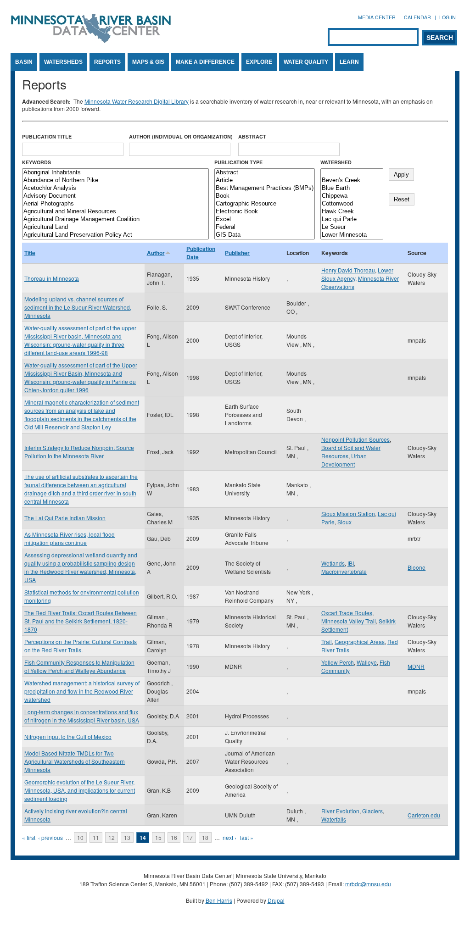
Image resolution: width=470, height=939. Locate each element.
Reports (107, 62)
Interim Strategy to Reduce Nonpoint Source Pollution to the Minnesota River (79, 452)
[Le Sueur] (352, 227)
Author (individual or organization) (181, 136)
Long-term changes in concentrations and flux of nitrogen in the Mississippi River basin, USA (81, 716)
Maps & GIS (148, 62)
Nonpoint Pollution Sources (355, 439)
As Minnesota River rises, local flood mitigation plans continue (69, 538)
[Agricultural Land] (115, 227)
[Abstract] (264, 173)
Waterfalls (333, 819)
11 (96, 837)
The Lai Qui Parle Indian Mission (65, 518)
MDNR (416, 666)
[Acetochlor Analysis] (115, 188)
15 (158, 837)
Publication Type (238, 162)
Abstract (252, 136)
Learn (349, 62)
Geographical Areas (360, 641)
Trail (326, 641)
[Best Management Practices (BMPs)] (264, 188)
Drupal (276, 900)
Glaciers (372, 811)
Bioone (416, 567)
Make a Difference (205, 62)
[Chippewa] (352, 196)
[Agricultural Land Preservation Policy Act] (115, 235)
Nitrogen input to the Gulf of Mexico (68, 736)
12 (111, 837)
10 (80, 837)
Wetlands (333, 563)
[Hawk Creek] (352, 212)
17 (189, 837)
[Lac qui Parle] (352, 219)
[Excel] (264, 219)
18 (205, 837)
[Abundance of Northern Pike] (115, 180)
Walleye (367, 662)
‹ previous (50, 837)
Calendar (417, 17)
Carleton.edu (424, 815)
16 (174, 837)
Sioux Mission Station (348, 513)
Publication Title (47, 136)
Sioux (344, 522)
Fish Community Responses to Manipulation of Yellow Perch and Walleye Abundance (79, 666)
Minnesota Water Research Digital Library (136, 101)
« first (28, 837)
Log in (447, 17)
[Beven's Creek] (352, 180)
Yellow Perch (337, 662)
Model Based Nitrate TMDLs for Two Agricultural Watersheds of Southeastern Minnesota (74, 761)
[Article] (264, 180)
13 (127, 837)
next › (229, 837)
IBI (350, 563)
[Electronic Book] (264, 212)
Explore (259, 62)
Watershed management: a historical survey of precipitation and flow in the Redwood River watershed (82, 691)
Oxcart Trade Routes (346, 613)
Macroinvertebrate (344, 571)
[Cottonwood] (352, 204)
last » (246, 837)
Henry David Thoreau (348, 270)
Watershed (336, 162)
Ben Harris (219, 900)
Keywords (36, 162)
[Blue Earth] (352, 188)
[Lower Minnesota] (352, 235)
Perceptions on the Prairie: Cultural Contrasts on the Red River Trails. (80, 646)
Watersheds (63, 62)
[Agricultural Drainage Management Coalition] (115, 219)
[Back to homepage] (91, 40)
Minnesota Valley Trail (348, 621)
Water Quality (306, 62)
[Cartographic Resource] (264, 204)
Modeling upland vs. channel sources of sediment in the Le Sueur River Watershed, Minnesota (77, 307)
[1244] (352, 173)
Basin (24, 62)
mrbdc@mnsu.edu (368, 884)
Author (156, 253)
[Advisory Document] (115, 196)
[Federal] (264, 227)
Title (29, 253)
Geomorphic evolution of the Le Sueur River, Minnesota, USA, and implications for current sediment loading (79, 790)
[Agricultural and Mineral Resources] (115, 212)
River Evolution (340, 811)
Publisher (237, 253)
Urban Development (344, 460)
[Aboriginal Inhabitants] (115, 173)
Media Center (377, 17)
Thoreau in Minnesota (51, 278)
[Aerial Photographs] (115, 204)
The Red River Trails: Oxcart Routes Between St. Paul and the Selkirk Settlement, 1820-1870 (80, 621)
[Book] (264, 196)
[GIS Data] (264, 235)
